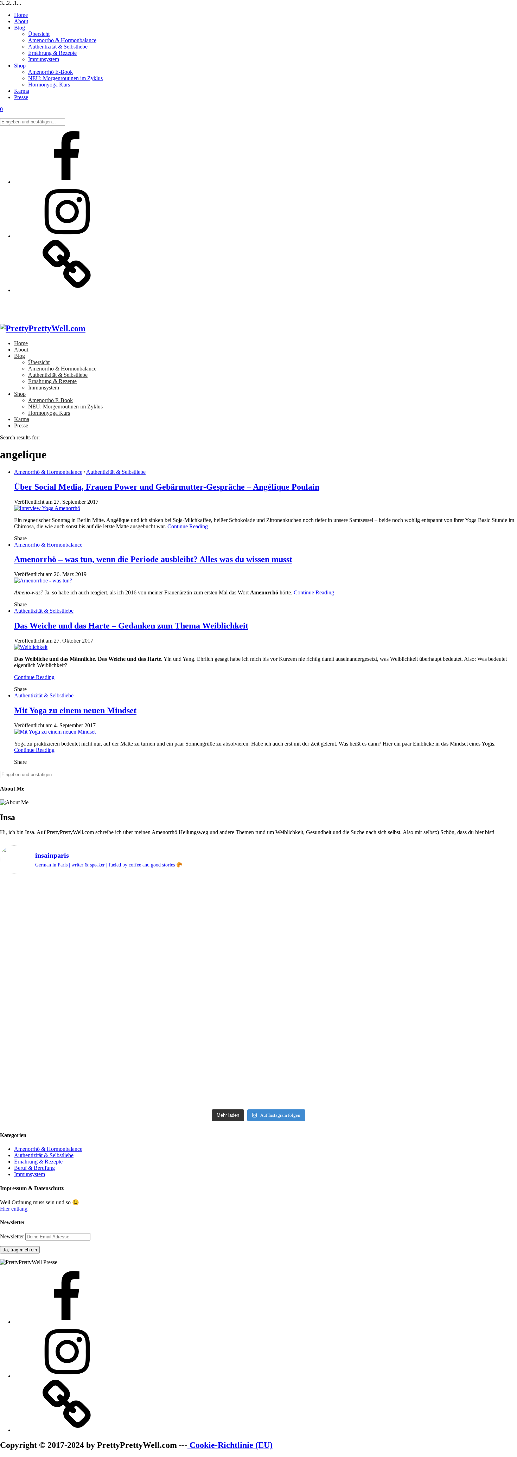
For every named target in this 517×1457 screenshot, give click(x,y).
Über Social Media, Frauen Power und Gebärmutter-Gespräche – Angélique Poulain (166, 486)
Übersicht (39, 34)
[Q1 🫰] (258, 885)
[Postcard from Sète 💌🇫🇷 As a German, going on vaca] (85, 907)
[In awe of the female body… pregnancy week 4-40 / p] (432, 1039)
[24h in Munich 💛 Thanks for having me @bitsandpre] (85, 1029)
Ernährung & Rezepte (52, 53)
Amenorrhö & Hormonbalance (62, 40)
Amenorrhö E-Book (50, 72)
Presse (21, 97)
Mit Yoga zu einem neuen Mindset (75, 710)
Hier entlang (13, 1209)
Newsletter (12, 1236)
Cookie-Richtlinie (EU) (230, 1445)
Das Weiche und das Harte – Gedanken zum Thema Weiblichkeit (131, 625)
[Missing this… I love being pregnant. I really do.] (432, 1080)
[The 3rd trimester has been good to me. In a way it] (258, 1071)
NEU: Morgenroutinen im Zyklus (65, 78)
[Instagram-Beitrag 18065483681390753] (85, 939)
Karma (21, 91)
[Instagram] (67, 236)
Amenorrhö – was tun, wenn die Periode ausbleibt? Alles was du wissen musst (153, 559)
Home (21, 15)
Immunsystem (43, 59)
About (21, 21)
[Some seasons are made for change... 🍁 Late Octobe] (432, 977)
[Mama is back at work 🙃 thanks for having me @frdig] (258, 1032)
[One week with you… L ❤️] (85, 1061)
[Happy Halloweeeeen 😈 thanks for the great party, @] (258, 942)
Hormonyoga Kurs (49, 85)
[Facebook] (67, 182)
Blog (19, 28)
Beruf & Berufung (34, 1168)
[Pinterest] (67, 290)
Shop (20, 66)
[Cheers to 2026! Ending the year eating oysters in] (432, 891)
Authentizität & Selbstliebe (58, 47)
